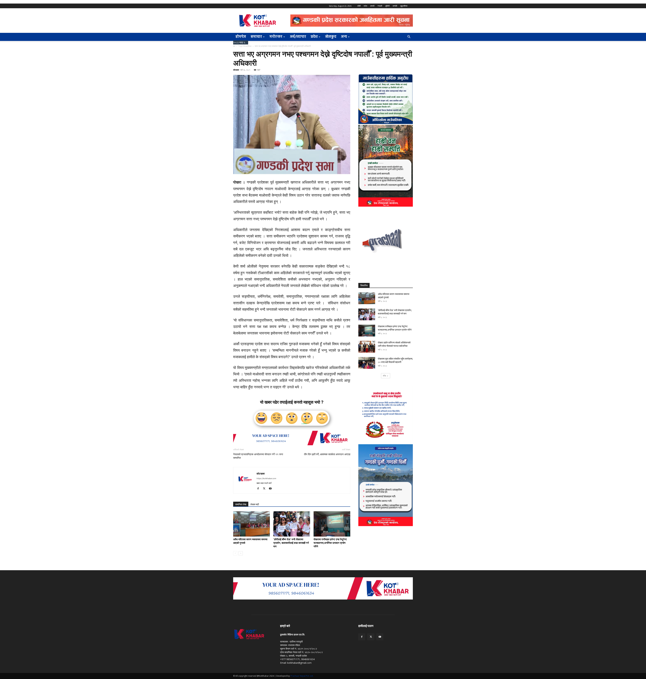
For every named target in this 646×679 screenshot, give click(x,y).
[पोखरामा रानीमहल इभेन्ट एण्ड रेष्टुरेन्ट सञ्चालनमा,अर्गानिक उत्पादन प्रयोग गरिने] (332, 524)
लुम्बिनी (387, 6)
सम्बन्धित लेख (240, 504)
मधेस (365, 6)
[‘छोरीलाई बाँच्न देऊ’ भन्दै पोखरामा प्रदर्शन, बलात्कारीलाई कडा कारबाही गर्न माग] (291, 524)
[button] (409, 37)
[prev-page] (235, 553)
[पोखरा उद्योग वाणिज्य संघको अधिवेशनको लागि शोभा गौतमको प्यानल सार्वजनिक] (366, 347)
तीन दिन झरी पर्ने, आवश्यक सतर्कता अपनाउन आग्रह (327, 454)
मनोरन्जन (276, 37)
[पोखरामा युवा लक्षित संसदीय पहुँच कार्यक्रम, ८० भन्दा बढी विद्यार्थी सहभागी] (366, 363)
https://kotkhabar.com (266, 478)
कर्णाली (395, 6)
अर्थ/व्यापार (298, 37)
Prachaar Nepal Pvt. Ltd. (302, 675)
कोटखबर (236, 70)
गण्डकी (380, 6)
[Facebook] (259, 489)
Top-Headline (245, 46)
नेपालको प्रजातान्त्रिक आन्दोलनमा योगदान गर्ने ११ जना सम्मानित (258, 456)
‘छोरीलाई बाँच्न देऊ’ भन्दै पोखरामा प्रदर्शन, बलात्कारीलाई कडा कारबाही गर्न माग (291, 543)
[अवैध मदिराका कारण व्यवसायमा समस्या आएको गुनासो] (251, 524)
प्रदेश (314, 37)
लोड (384, 375)
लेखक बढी (254, 504)
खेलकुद (330, 37)
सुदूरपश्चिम (403, 6)
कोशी (359, 6)
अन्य (344, 37)
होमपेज (241, 37)
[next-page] (241, 553)
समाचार (256, 37)
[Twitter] (265, 489)
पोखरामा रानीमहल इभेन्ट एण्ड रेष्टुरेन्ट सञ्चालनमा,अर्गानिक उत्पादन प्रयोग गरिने (330, 543)
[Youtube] (271, 489)
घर (234, 46)
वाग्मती (372, 6)
